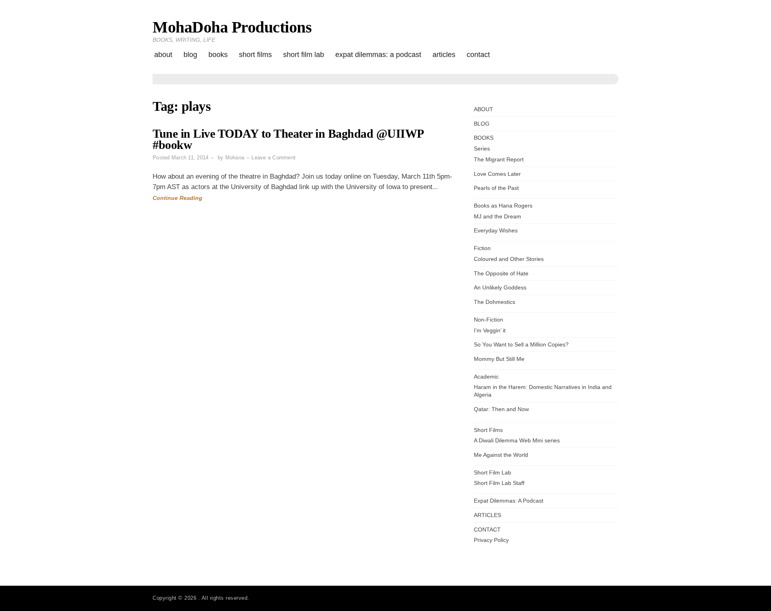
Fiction (482, 248)
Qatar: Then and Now (501, 409)
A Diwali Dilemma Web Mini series (517, 440)
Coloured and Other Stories (509, 259)
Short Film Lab (303, 55)
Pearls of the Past (496, 188)
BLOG (190, 55)
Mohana (235, 158)
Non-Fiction (488, 319)
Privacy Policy (491, 540)
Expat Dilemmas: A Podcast (378, 55)
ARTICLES (443, 55)
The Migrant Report (499, 159)
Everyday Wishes (496, 230)
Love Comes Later (497, 174)
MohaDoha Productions (232, 27)
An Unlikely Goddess (500, 287)
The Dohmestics (494, 302)
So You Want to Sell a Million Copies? (521, 344)
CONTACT (478, 55)
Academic (486, 376)
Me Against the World (501, 455)
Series (482, 148)
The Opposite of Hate (501, 273)
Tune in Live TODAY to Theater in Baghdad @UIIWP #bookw (288, 139)
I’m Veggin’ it (490, 330)
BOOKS (218, 55)
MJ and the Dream (497, 216)
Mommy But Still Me (499, 359)
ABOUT (163, 55)
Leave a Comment (273, 158)
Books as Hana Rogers (503, 205)
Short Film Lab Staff (499, 483)
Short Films (255, 55)
